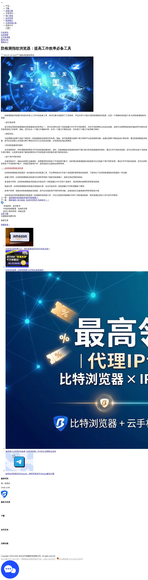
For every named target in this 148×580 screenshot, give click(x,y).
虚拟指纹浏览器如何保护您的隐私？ (23, 198)
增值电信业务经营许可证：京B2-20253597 (38, 559)
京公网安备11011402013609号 (71, 559)
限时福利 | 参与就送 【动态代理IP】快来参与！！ (29, 200)
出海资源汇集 (11, 23)
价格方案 (9, 11)
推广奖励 (9, 16)
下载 (7, 8)
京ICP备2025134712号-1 (10, 559)
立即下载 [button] (4, 214)
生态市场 (9, 18)
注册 (7, 28)
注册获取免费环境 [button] (8, 216)
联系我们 (9, 21)
